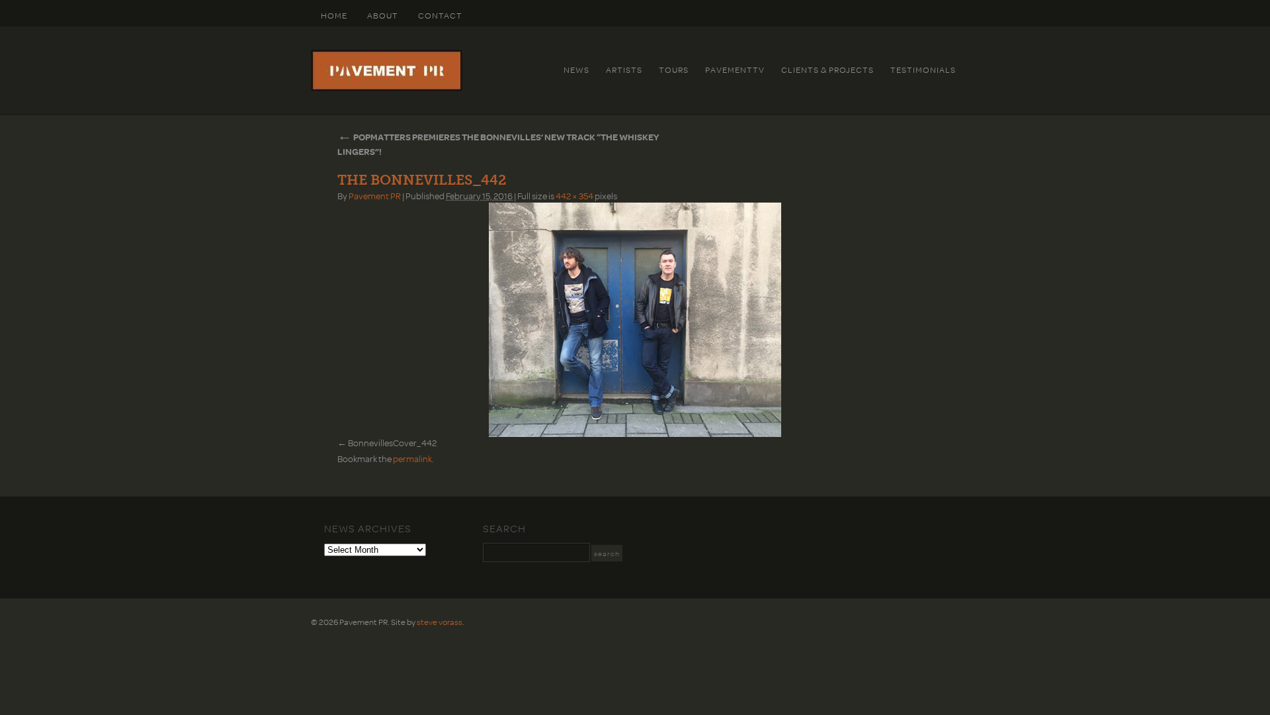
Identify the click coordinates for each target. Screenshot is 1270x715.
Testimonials (923, 69)
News (576, 69)
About (382, 15)
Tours (674, 69)
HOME (334, 15)
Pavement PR (375, 196)
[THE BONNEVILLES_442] (635, 320)
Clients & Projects (827, 69)
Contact (440, 15)
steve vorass (439, 621)
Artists (624, 69)
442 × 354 (574, 196)
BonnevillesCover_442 (392, 443)
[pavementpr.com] (386, 88)
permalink (412, 458)
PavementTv (735, 69)
